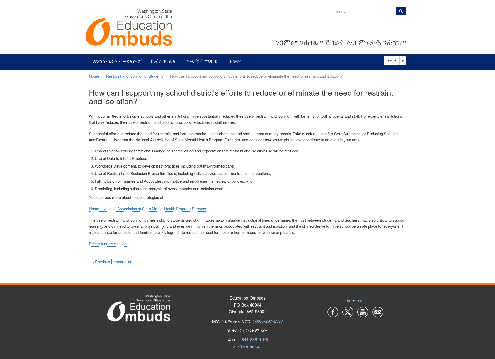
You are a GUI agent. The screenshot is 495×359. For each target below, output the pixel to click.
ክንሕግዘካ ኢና (163, 61)
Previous (101, 261)
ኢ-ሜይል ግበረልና (247, 346)
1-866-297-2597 (268, 321)
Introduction (122, 261)
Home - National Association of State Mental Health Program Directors (148, 208)
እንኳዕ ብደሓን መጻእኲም (118, 61)
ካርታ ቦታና (356, 300)
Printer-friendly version (108, 243)
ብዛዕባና (234, 61)
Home (94, 76)
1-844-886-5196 (253, 339)
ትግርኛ (391, 60)
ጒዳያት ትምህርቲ (201, 61)
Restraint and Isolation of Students (134, 76)
